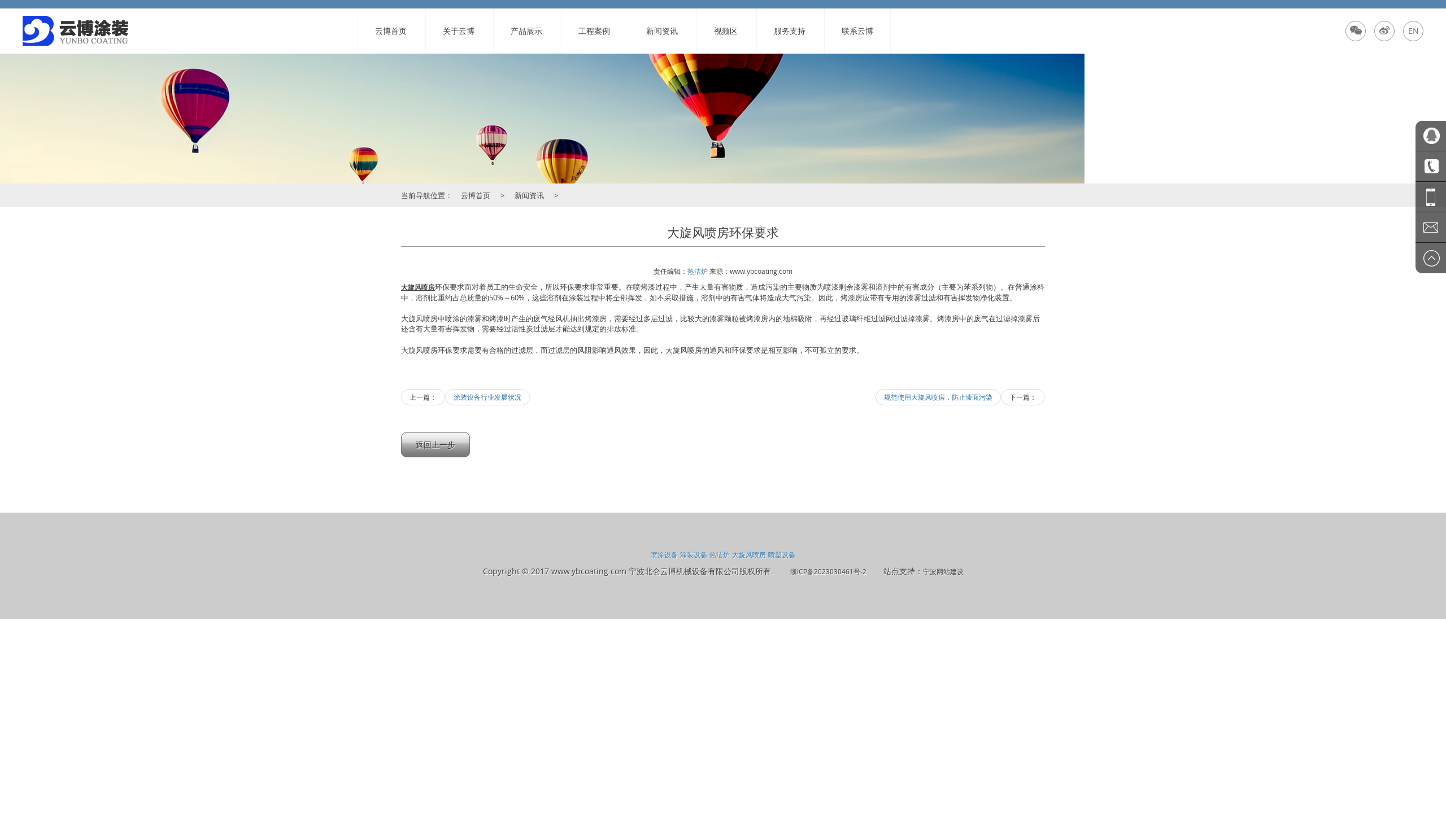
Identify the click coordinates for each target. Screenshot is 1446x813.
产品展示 (526, 30)
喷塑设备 (781, 554)
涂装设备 (693, 554)
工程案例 (594, 30)
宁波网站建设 (943, 571)
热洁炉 (697, 271)
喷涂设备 (664, 554)
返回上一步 (435, 444)
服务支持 (789, 30)
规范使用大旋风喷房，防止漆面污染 (938, 396)
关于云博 (458, 30)
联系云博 (857, 30)
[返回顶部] (1430, 258)
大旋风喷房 (749, 554)
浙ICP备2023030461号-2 (828, 571)
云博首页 (391, 30)
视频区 (726, 30)
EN (1413, 30)
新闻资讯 (662, 30)
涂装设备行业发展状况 (487, 396)
